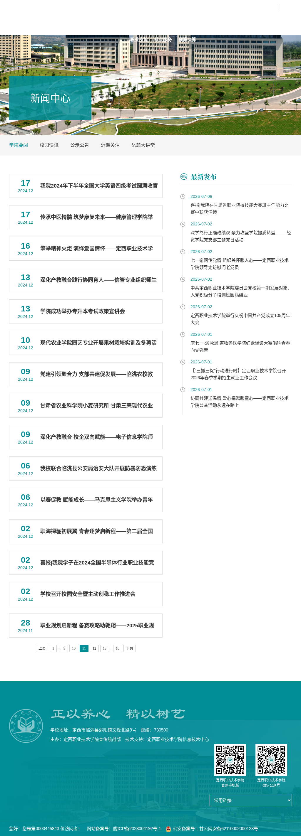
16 (117, 648)
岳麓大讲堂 (143, 145)
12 (94, 648)
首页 (134, 21)
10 (74, 648)
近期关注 (110, 145)
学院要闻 (18, 145)
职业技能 (139, 39)
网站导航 (264, 8)
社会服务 (163, 39)
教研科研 (251, 21)
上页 (42, 648)
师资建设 (226, 21)
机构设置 (178, 21)
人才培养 (202, 21)
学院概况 (154, 21)
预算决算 (187, 39)
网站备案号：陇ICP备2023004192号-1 (124, 828)
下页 (129, 648)
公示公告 (79, 145)
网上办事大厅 (230, 8)
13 (104, 648)
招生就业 (275, 21)
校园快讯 (49, 145)
